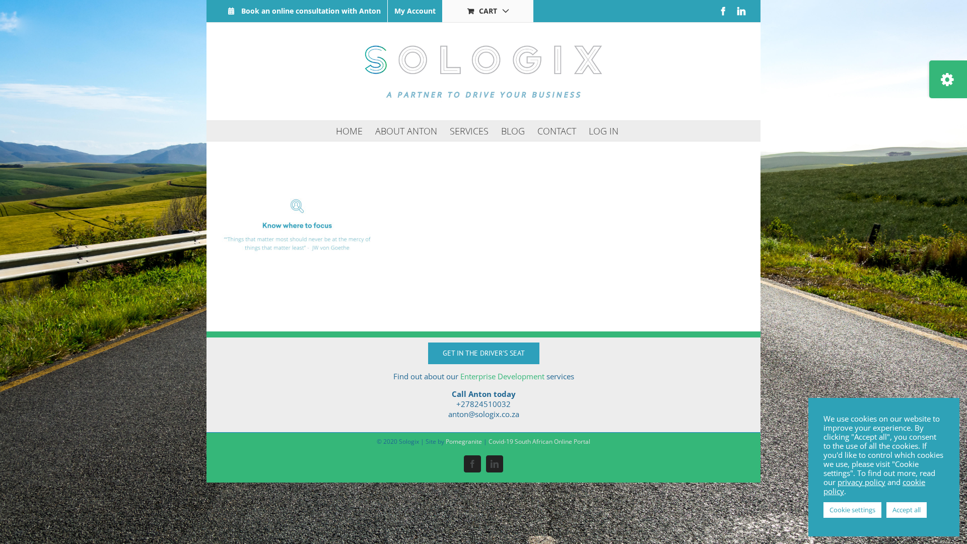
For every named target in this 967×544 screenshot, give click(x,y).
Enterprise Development (502, 376)
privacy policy (861, 482)
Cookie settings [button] (852, 509)
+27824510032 (483, 404)
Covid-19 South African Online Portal (539, 441)
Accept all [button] (906, 509)
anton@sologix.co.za (483, 414)
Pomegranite (464, 441)
